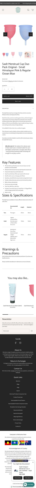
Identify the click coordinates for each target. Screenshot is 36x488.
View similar (17, 478)
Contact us (13, 370)
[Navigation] (3, 10)
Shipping (10, 81)
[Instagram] (20, 343)
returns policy (18, 365)
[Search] (28, 10)
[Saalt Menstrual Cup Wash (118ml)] (12, 293)
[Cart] (32, 10)
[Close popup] (33, 462)
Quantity (4, 85)
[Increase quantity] (12, 89)
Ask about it (28, 478)
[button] (5, 34)
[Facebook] (15, 343)
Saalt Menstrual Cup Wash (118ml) (12, 305)
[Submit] (31, 331)
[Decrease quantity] (4, 89)
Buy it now (18, 101)
